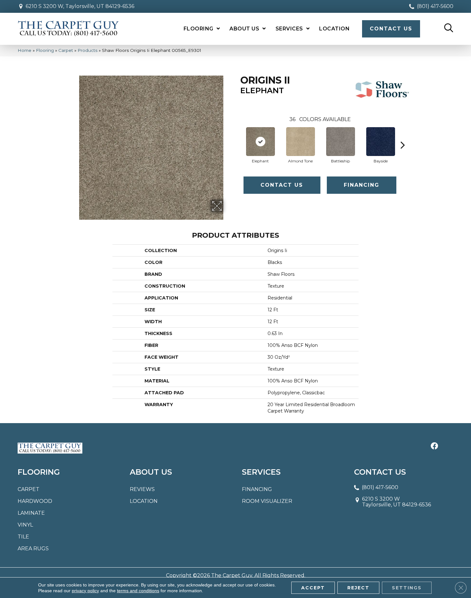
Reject (358, 588)
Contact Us (281, 185)
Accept (313, 588)
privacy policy (85, 590)
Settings (407, 588)
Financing (361, 185)
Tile (23, 537)
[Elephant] (260, 142)
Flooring (45, 50)
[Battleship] (341, 142)
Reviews (142, 489)
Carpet (65, 50)
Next (403, 135)
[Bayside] (381, 142)
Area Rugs (33, 548)
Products (87, 50)
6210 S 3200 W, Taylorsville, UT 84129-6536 (80, 6)
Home (24, 50)
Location (144, 501)
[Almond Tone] (301, 142)
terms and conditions (138, 590)
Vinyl (25, 525)
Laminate (31, 513)
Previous (237, 135)
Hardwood (35, 501)
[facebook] (434, 446)
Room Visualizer (267, 501)
